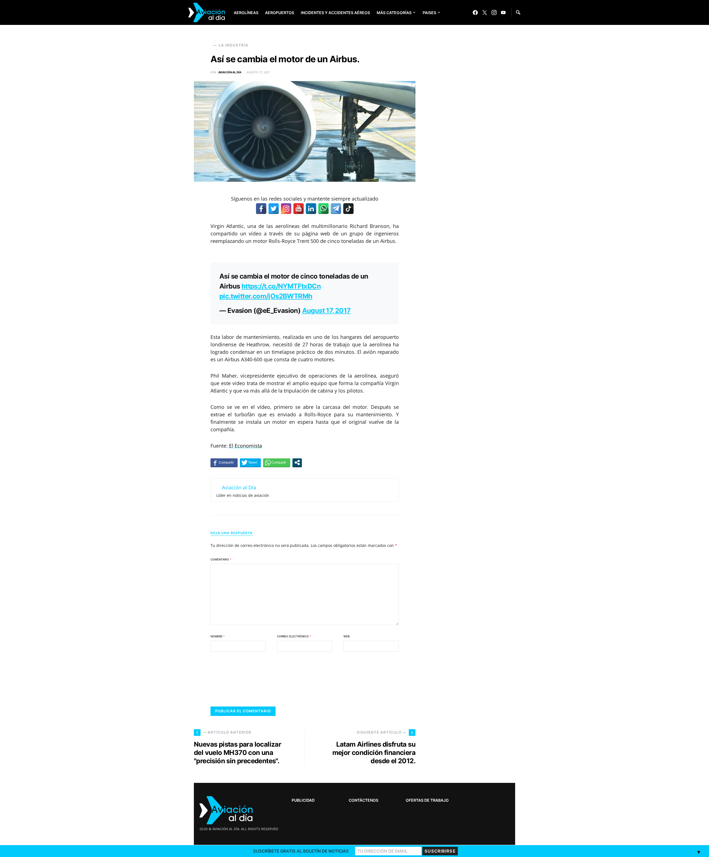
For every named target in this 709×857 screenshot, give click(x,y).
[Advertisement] (473, 682)
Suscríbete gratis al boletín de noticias (301, 851)
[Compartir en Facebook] (224, 462)
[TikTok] (348, 208)
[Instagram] (494, 12)
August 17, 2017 (326, 311)
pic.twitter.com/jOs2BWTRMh (265, 296)
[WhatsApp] (323, 208)
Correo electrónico (294, 636)
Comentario (220, 559)
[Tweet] (250, 462)
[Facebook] (475, 12)
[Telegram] (335, 208)
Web (346, 636)
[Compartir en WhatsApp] (276, 462)
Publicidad (303, 800)
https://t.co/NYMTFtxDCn (281, 286)
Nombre (217, 636)
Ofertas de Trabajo (427, 800)
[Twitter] (484, 12)
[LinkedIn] (311, 208)
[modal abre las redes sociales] (297, 462)
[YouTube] (503, 12)
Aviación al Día (229, 72)
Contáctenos (363, 800)
